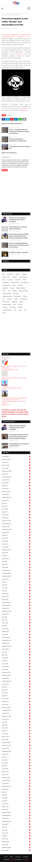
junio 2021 (16, 506)
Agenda (18, 274)
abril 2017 (16, 591)
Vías (25, 310)
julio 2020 (16, 535)
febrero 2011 (16, 806)
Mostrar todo (5, 405)
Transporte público (7, 310)
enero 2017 (16, 599)
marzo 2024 (16, 462)
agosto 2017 (16, 579)
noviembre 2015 (16, 640)
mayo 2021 (16, 509)
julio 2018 (16, 561)
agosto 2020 (16, 532)
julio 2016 (16, 617)
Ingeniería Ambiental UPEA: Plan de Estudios (14, 378)
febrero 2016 (16, 631)
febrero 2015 (16, 666)
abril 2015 (16, 661)
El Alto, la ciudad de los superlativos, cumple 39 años (18, 140)
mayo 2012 (16, 763)
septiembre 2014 (16, 681)
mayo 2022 (16, 483)
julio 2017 (16, 582)
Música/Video (17, 296)
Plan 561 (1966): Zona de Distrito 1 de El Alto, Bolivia (19, 445)
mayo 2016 (16, 623)
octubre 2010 (16, 818)
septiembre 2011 (16, 786)
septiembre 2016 (16, 611)
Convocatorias (23, 277)
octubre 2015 (16, 643)
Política (16, 299)
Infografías (5, 288)
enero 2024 (16, 468)
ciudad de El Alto (21, 54)
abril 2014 (16, 696)
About (11, 856)
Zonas (4, 312)
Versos (20, 310)
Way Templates (25, 859)
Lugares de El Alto (7, 293)
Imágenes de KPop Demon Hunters (12, 388)
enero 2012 (16, 774)
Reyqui (4, 28)
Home (5, 856)
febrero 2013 (16, 736)
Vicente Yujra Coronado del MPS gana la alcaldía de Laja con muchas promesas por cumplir (19, 236)
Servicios (20, 304)
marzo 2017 (16, 593)
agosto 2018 (16, 558)
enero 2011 (16, 809)
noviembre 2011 (16, 780)
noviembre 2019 (16, 550)
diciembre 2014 (16, 672)
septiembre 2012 (16, 751)
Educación (18, 279)
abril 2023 (16, 474)
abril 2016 (16, 626)
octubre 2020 (16, 526)
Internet (12, 288)
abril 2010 (16, 836)
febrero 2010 (16, 841)
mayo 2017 (16, 588)
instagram (25, 856)
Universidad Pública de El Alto (10, 370)
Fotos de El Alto (24, 282)
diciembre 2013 (16, 707)
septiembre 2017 (16, 576)
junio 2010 (16, 830)
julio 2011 (16, 792)
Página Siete (24, 110)
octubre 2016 (16, 608)
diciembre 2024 (16, 459)
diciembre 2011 (16, 777)
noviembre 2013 (16, 710)
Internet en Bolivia (20, 288)
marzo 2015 (16, 663)
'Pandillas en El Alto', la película (18, 252)
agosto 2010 (16, 824)
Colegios (15, 277)
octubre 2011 (16, 783)
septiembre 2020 (16, 529)
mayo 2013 (16, 728)
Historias (20, 285)
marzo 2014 (16, 699)
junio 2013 (16, 725)
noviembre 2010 (16, 815)
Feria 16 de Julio (15, 282)
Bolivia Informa (6, 358)
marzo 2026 (16, 456)
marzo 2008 (16, 850)
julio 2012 (16, 757)
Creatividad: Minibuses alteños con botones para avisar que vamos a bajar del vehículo (18, 436)
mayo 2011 (16, 798)
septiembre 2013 (16, 716)
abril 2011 (16, 801)
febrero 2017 (16, 596)
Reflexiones (14, 301)
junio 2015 (16, 655)
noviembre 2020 (16, 523)
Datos (4, 279)
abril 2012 (16, 766)
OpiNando (9, 299)
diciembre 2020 (16, 521)
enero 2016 (16, 634)
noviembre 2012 (16, 745)
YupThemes (12, 859)
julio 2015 (16, 652)
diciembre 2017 (16, 570)
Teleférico (20, 307)
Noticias (7, 13)
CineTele (4, 390)
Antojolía (24, 274)
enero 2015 (16, 669)
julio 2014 (16, 687)
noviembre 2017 (16, 573)
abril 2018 (16, 564)
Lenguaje (14, 290)
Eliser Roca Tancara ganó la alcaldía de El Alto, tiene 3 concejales (17, 219)
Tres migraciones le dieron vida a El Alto (19, 147)
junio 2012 (16, 760)
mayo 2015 (16, 658)
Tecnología (13, 307)
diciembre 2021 (16, 491)
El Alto (24, 279)
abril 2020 (16, 544)
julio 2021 (16, 503)
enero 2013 (16, 739)
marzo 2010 (16, 839)
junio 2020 (16, 538)
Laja (9, 290)
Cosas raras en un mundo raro (10, 400)
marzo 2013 (16, 734)
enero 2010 (16, 844)
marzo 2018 (16, 567)
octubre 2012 (16, 748)
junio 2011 (16, 795)
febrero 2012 (16, 771)
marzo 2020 (16, 547)
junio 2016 (16, 620)
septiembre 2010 (16, 821)
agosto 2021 (16, 500)
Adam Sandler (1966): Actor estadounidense (14, 398)
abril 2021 (16, 512)
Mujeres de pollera (7, 296)
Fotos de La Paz (6, 285)
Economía (10, 279)
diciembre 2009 (16, 847)
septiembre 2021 (16, 497)
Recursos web (6, 301)
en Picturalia (5, 380)
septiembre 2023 (16, 471)
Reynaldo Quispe (7, 304)
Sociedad (5, 307)
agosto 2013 (16, 719)
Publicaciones (23, 299)
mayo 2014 (16, 693)
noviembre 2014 (16, 675)
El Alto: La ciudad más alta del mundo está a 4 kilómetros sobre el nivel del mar (19, 131)
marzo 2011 (16, 804)
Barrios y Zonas (6, 277)
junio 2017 (16, 585)
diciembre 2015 (16, 637)
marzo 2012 (16, 769)
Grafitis (14, 285)
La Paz (4, 290)
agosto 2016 (16, 614)
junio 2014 (16, 690)
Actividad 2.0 (10, 274)
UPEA (15, 310)
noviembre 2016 (16, 605)
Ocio (4, 299)
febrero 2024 (16, 465)
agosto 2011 (16, 789)
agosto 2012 (16, 754)
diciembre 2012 (16, 742)
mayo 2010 (16, 833)
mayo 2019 (16, 553)
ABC (4, 274)
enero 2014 (16, 704)
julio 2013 (16, 722)
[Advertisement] (16, 333)
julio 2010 (16, 827)
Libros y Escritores (23, 290)
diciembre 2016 (16, 602)
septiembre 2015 (16, 646)
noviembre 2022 (16, 477)
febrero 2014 (16, 701)
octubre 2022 (16, 480)
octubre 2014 (16, 678)
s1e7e (14, 304)
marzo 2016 (16, 628)
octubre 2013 (16, 713)
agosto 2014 (16, 684)
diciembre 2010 (16, 812)
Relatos (21, 301)
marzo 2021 (16, 515)
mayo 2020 (16, 541)
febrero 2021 (16, 518)
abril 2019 (16, 556)
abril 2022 (16, 485)
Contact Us (18, 856)
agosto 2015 (16, 649)
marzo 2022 (16, 488)
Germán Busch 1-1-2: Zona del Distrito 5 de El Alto (18, 228)
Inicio (3, 13)
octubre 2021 (16, 494)
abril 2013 (16, 731)
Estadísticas (6, 282)
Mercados (16, 293)
